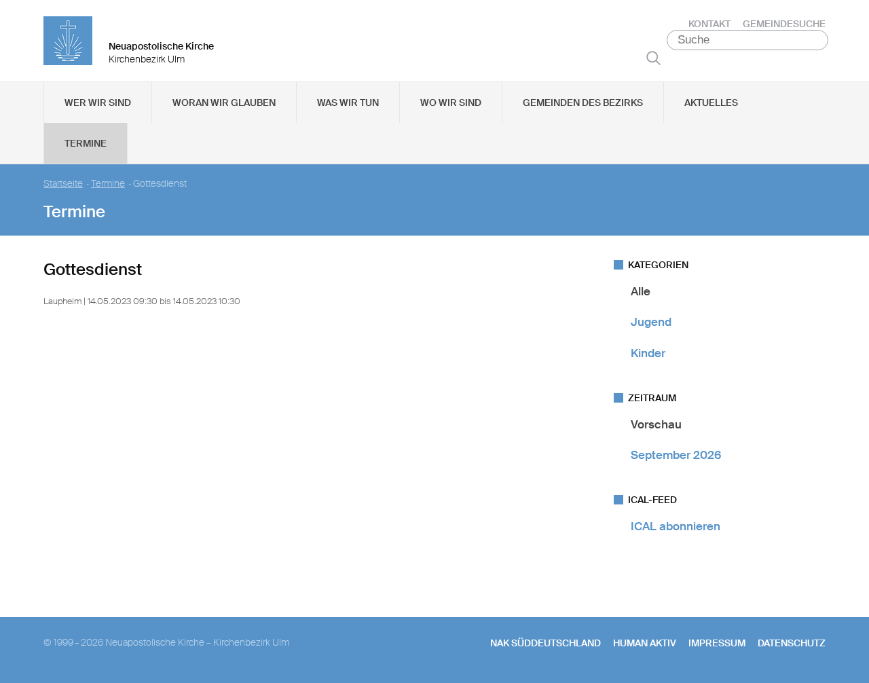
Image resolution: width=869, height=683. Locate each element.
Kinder (648, 353)
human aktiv (644, 643)
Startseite (63, 183)
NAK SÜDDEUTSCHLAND (545, 643)
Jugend (651, 321)
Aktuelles (711, 102)
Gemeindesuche (784, 24)
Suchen (653, 57)
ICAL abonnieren (675, 526)
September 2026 (676, 454)
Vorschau (656, 424)
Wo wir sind (450, 102)
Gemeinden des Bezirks (583, 102)
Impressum (716, 643)
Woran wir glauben (224, 102)
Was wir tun (348, 102)
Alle (640, 291)
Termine (85, 143)
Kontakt (709, 24)
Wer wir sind (97, 102)
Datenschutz (792, 643)
